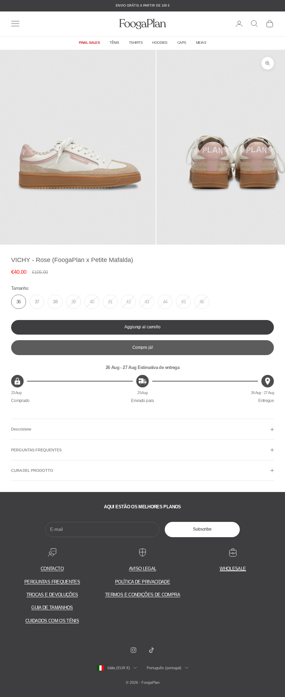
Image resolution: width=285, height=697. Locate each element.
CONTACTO (52, 568)
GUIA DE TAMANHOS (52, 607)
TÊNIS (114, 42)
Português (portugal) (164, 668)
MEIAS (201, 42)
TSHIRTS (136, 42)
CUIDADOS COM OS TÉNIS (52, 620)
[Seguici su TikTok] (151, 650)
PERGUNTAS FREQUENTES (52, 581)
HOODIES (160, 42)
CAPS (181, 42)
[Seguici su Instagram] (133, 650)
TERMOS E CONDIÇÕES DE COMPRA (142, 594)
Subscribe (202, 529)
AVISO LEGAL (142, 568)
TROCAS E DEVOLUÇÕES (52, 594)
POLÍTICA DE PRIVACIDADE (142, 581)
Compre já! (142, 347)
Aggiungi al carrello (142, 327)
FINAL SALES (89, 42)
